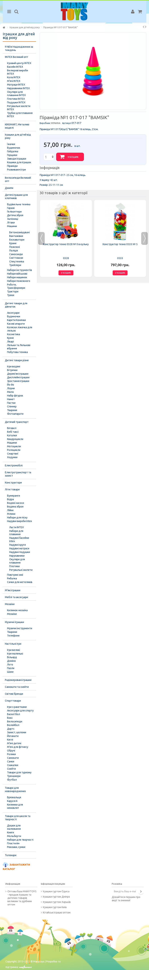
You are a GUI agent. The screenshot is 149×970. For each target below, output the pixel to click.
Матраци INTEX (16, 84)
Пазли (10, 668)
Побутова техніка (17, 352)
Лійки (10, 510)
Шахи (10, 671)
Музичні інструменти (19, 628)
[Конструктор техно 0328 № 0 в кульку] (66, 221)
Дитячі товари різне (17, 360)
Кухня (10, 337)
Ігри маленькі (15, 653)
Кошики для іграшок (19, 162)
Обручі (11, 750)
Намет (11, 399)
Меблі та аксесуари (16, 597)
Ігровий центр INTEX (19, 63)
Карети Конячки (16, 320)
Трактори (12, 291)
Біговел (11, 428)
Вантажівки (16, 236)
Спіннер (12, 406)
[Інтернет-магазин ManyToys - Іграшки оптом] (74, 11)
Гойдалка (12, 151)
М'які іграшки (12, 590)
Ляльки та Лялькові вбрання (18, 347)
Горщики (12, 155)
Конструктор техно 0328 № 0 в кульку (66, 244)
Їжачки (11, 144)
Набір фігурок (15, 395)
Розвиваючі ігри (16, 169)
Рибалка (12, 578)
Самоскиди (16, 254)
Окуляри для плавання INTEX (16, 93)
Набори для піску (17, 517)
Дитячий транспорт (17, 421)
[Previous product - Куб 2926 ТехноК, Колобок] (143, 27)
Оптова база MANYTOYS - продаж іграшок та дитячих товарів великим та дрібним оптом (22, 898)
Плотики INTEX (16, 98)
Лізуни (11, 388)
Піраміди (12, 165)
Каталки (12, 435)
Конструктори (13, 482)
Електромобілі (14, 465)
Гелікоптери (14, 211)
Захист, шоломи (16, 732)
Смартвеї (12, 453)
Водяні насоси (15, 502)
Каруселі (12, 801)
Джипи (9, 188)
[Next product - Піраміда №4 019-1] (145, 27)
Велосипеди (14, 721)
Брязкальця (14, 797)
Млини (11, 513)
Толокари (10, 855)
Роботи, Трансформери (16, 286)
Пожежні (14, 246)
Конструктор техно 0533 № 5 (120, 244)
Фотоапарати (15, 413)
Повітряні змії (15, 574)
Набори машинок (17, 277)
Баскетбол (13, 714)
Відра (10, 499)
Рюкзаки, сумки (16, 847)
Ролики (11, 754)
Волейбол (13, 725)
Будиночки (13, 316)
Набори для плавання (16, 532)
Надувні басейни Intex (19, 539)
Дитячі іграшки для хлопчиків (16, 196)
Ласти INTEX (16, 527)
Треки (10, 295)
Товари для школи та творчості (17, 818)
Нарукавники (17, 555)
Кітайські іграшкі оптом (57, 912)
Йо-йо (10, 384)
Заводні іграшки (16, 158)
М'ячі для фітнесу (17, 746)
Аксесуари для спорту (20, 710)
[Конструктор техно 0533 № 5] (120, 221)
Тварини (12, 410)
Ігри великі (13, 649)
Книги (10, 832)
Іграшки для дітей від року (18, 136)
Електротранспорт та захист (18, 474)
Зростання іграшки (18, 381)
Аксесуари (13, 312)
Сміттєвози (16, 257)
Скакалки (12, 765)
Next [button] (144, 238)
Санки (10, 761)
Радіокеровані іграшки (18, 680)
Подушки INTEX (16, 102)
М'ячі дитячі (14, 743)
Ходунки (12, 457)
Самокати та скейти (17, 686)
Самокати (13, 757)
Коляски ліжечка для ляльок (19, 329)
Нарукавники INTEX (18, 88)
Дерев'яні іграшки (17, 373)
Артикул (66, 123)
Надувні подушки (19, 552)
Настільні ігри (13, 643)
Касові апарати (16, 323)
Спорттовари (13, 700)
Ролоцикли (13, 450)
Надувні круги (17, 544)
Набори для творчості (20, 839)
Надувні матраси (19, 548)
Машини (12, 226)
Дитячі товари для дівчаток (16, 305)
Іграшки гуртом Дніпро (56, 896)
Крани (12, 243)
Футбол (12, 779)
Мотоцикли (14, 446)
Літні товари (12, 489)
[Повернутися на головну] (4, 27)
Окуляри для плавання (17, 561)
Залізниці (12, 218)
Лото (10, 664)
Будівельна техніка (18, 204)
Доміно (11, 660)
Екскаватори (16, 239)
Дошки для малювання (14, 827)
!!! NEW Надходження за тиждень (19, 48)
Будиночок (13, 147)
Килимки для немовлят (15, 806)
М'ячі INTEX (13, 81)
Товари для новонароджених (15, 789)
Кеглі (10, 739)
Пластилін (13, 843)
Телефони (13, 635)
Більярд (12, 657)
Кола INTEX (13, 77)
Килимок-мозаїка (17, 610)
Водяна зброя (15, 506)
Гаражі (11, 208)
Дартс (11, 728)
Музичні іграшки (14, 622)
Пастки (11, 402)
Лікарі (10, 341)
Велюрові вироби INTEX (17, 72)
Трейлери (15, 265)
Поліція (13, 250)
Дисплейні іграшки (18, 377)
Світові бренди (14, 693)
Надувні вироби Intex (19, 521)
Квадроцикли (15, 439)
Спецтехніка (16, 261)
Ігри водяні (13, 366)
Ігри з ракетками (17, 706)
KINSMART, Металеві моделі (17, 126)
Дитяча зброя (15, 215)
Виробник (45, 123)
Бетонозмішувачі (19, 232)
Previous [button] (41, 238)
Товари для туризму (19, 772)
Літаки (11, 222)
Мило (10, 391)
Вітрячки (12, 370)
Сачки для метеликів (19, 582)
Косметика (13, 334)
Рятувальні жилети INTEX (18, 108)
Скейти (11, 768)
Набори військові (17, 273)
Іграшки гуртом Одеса (56, 891)
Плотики (14, 566)
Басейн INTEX (15, 66)
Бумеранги (13, 495)
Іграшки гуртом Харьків (57, 901)
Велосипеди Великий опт (18, 179)
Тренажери (14, 776)
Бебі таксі (13, 431)
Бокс (10, 717)
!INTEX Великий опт (16, 56)
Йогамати (13, 736)
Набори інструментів (19, 270)
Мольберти (14, 836)
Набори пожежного (18, 280)
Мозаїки (10, 604)
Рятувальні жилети (21, 569)
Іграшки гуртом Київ (55, 907)
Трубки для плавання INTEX (20, 115)
